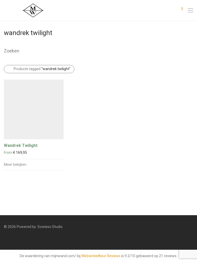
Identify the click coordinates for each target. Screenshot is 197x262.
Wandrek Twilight (20, 145)
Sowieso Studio (50, 227)
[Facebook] (5, 238)
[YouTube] (21, 238)
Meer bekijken (15, 164)
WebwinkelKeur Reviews (101, 256)
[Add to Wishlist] (61, 145)
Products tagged (42, 69)
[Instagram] (13, 238)
